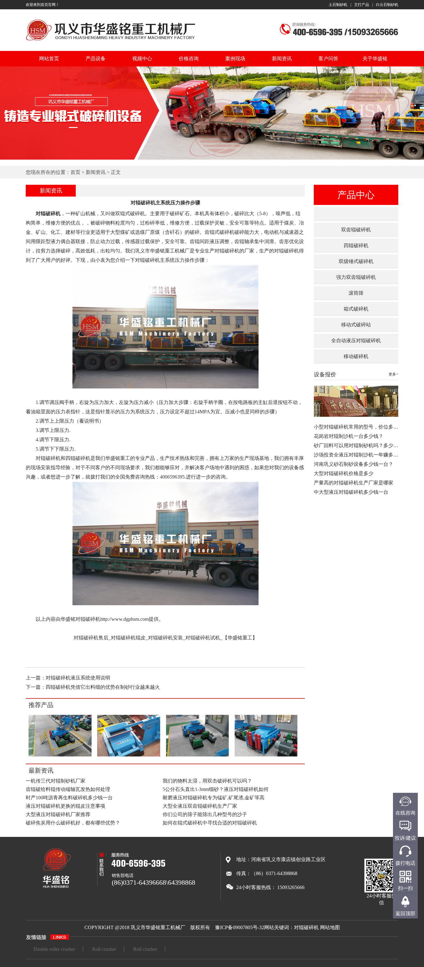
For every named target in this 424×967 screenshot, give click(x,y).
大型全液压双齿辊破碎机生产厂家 (200, 806)
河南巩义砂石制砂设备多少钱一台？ (353, 464)
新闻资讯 (282, 58)
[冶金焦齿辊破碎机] (129, 755)
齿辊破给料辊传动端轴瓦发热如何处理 (68, 789)
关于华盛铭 (375, 58)
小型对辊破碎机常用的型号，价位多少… (358, 426)
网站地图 (330, 927)
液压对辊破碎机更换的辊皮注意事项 (65, 806)
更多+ (393, 374)
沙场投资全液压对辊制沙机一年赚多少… (358, 454)
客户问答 (328, 58)
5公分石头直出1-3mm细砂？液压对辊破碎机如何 (215, 789)
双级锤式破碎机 (356, 261)
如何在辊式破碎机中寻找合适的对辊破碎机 (210, 822)
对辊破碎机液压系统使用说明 (78, 677)
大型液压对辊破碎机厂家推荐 (58, 814)
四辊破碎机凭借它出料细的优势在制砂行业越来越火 (103, 687)
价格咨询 (189, 58)
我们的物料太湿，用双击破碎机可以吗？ (207, 780)
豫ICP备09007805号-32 (239, 927)
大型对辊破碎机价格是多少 (343, 473)
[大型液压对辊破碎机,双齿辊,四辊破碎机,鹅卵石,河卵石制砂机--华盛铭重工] (111, 41)
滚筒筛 (356, 293)
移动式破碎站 (356, 324)
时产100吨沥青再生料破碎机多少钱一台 (69, 797)
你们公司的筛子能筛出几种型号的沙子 (205, 814)
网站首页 (49, 58)
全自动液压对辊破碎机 (356, 340)
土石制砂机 (338, 4)
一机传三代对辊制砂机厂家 (55, 780)
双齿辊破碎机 (356, 229)
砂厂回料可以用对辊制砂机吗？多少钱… (358, 445)
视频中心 (142, 58)
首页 (75, 172)
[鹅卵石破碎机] (197, 755)
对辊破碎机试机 (202, 637)
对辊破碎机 (306, 927)
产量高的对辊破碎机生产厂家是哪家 (353, 482)
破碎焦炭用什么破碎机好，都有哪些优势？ (73, 822)
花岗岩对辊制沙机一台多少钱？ (348, 436)
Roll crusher (104, 949)
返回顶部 (405, 913)
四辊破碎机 (356, 245)
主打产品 (361, 4)
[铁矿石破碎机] (60, 755)
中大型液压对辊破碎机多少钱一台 (351, 492)
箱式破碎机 (356, 308)
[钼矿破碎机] (266, 755)
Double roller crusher (54, 949)
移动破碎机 (356, 356)
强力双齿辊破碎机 (356, 277)
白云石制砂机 (387, 4)
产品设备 (96, 58)
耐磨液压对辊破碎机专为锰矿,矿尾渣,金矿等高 (213, 797)
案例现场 (235, 58)
